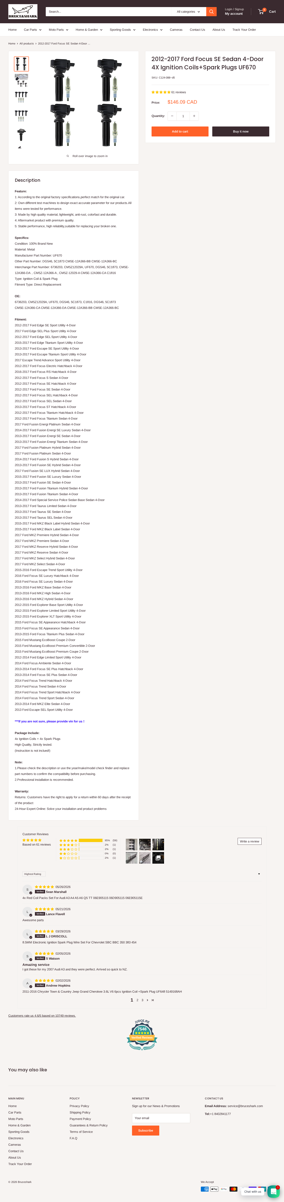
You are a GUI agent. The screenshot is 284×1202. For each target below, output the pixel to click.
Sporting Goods (120, 29)
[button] (161, 92)
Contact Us (197, 29)
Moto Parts (56, 29)
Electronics (150, 29)
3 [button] (142, 1000)
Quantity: (158, 116)
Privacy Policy (79, 1106)
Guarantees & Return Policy (89, 1125)
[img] (45, 887)
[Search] (211, 11)
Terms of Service (81, 1131)
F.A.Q (73, 1138)
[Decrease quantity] (172, 116)
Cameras (176, 29)
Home (12, 29)
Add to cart (180, 131)
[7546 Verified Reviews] (142, 1051)
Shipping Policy (80, 1112)
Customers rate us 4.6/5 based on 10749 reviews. (42, 1015)
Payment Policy (80, 1119)
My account (234, 13)
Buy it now (240, 131)
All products (27, 43)
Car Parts (30, 29)
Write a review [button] (249, 841)
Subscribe (145, 1130)
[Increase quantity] (194, 116)
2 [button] (137, 1000)
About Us (218, 29)
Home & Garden (87, 29)
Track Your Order (244, 29)
